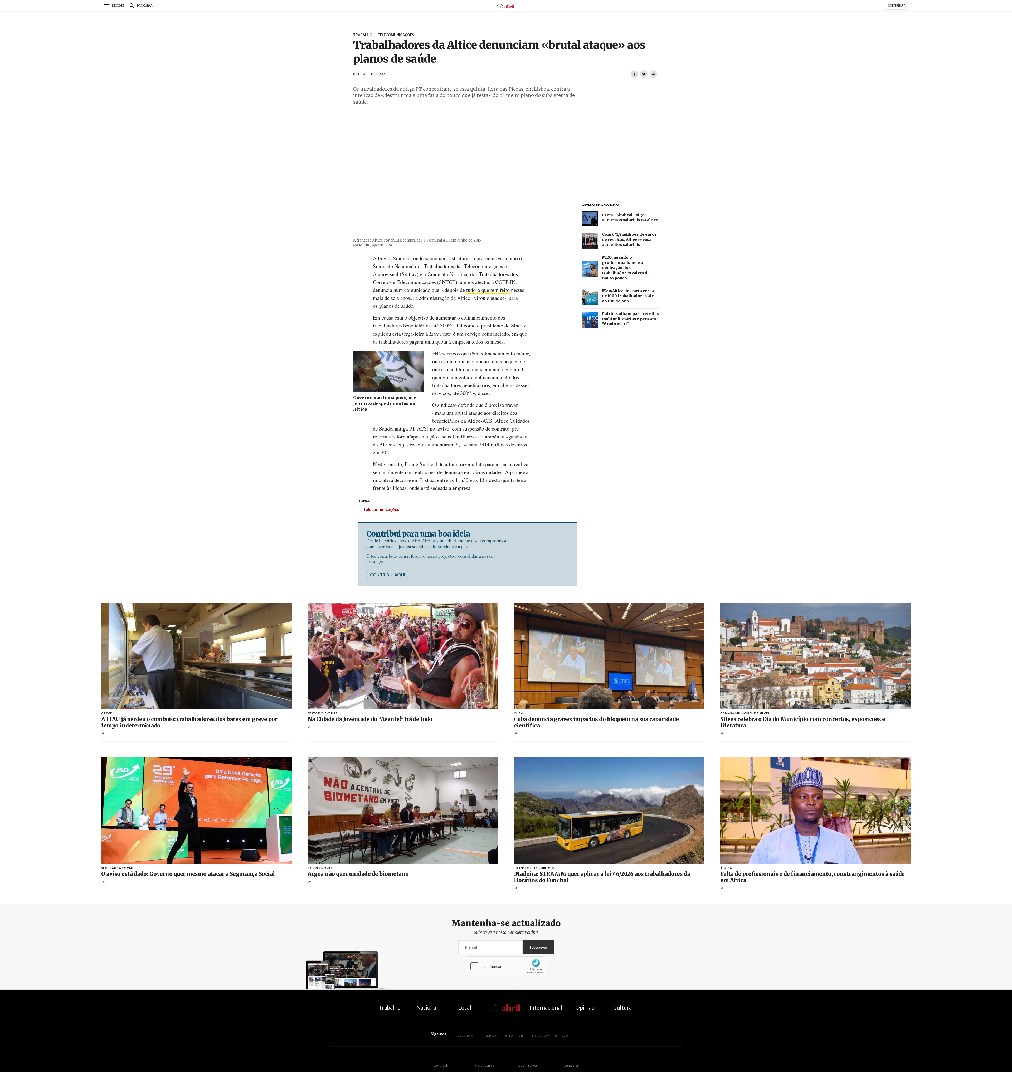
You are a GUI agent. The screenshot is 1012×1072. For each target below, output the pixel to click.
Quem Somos (528, 1066)
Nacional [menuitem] (427, 1007)
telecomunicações (381, 509)
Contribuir (441, 1066)
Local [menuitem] (464, 1007)
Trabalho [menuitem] (390, 1007)
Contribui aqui (387, 574)
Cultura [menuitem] (622, 1007)
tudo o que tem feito (488, 289)
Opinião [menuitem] (585, 1007)
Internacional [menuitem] (545, 1007)
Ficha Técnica (484, 1066)
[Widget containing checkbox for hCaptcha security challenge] (506, 966)
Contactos (571, 1066)
